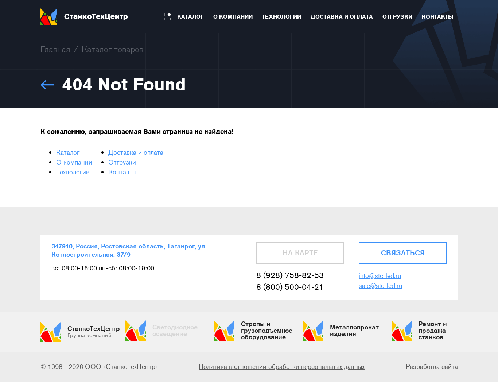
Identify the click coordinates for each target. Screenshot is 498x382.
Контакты (122, 172)
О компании (74, 162)
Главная (55, 49)
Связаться (403, 253)
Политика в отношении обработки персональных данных (282, 366)
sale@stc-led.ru (380, 285)
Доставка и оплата (135, 152)
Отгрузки (122, 162)
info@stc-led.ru (380, 275)
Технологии (73, 172)
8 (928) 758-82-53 (290, 275)
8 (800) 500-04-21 (290, 287)
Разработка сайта (432, 366)
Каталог (67, 152)
